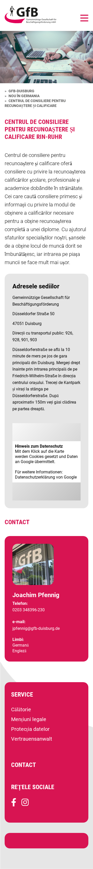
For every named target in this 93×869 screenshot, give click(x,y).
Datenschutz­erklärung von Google (46, 477)
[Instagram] (25, 804)
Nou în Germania (24, 96)
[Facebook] (13, 804)
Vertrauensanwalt (31, 739)
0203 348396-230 (28, 609)
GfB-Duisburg (21, 91)
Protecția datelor (30, 729)
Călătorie (21, 709)
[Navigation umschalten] (84, 18)
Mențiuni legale (28, 719)
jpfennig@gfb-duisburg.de (36, 628)
